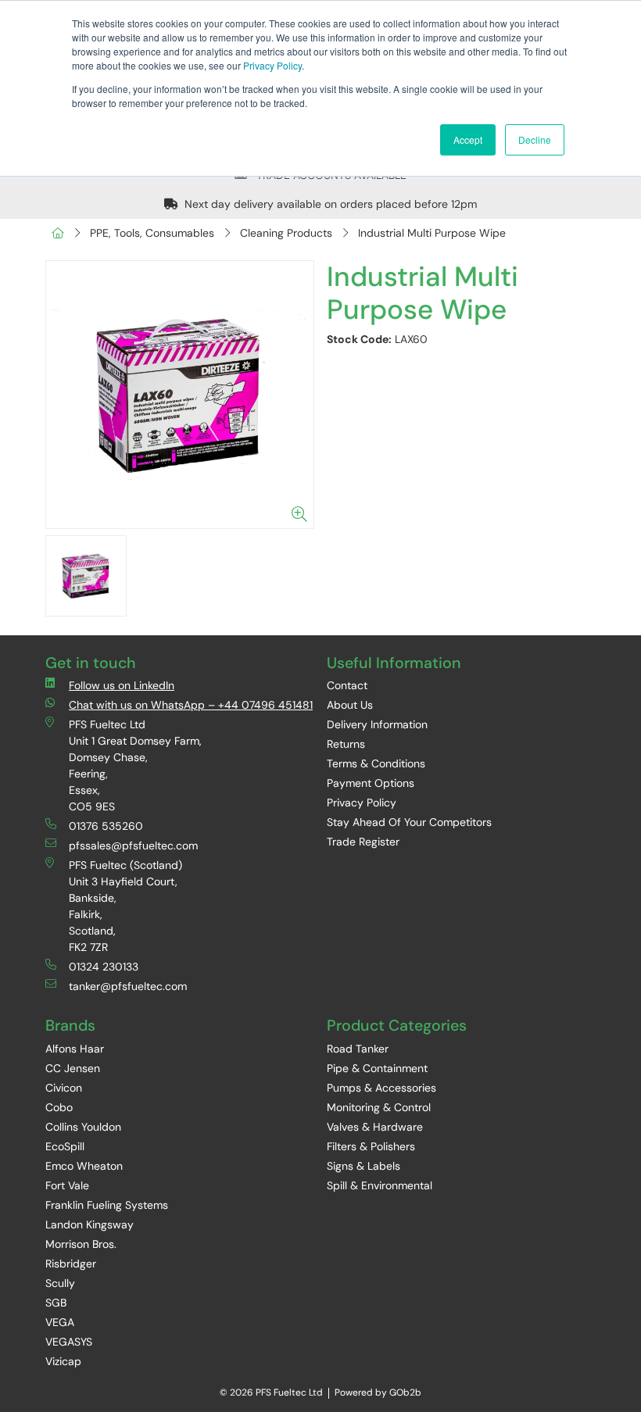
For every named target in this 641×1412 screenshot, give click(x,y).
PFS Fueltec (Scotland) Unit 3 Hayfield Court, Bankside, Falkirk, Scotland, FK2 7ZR (125, 906)
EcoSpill (64, 1146)
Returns (346, 744)
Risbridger (70, 1264)
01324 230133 (103, 967)
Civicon (63, 1088)
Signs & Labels (363, 1166)
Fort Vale (67, 1185)
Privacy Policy (272, 65)
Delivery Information (377, 724)
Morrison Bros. (80, 1244)
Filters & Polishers (371, 1146)
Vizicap (63, 1361)
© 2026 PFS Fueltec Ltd (271, 1392)
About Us (350, 705)
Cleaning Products (286, 233)
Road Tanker (358, 1049)
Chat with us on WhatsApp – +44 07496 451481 (191, 705)
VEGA (59, 1322)
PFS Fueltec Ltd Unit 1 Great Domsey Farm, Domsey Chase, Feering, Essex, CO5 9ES (135, 765)
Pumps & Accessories (381, 1088)
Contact (347, 685)
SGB (55, 1303)
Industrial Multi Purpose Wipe (432, 233)
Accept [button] (467, 139)
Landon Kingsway (89, 1224)
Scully (60, 1283)
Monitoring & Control (379, 1107)
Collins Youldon (83, 1127)
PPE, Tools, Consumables (152, 233)
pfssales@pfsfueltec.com (133, 845)
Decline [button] (534, 139)
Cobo (59, 1107)
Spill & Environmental (379, 1185)
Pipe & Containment (377, 1068)
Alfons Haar (74, 1049)
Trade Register (363, 842)
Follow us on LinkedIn (121, 685)
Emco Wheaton (84, 1166)
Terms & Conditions (376, 763)
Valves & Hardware (375, 1127)
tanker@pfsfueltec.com (128, 986)
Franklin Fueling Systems (106, 1205)
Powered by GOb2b (378, 1392)
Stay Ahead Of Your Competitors (409, 822)
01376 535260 (106, 826)
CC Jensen (72, 1068)
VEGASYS (68, 1342)
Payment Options (370, 783)
